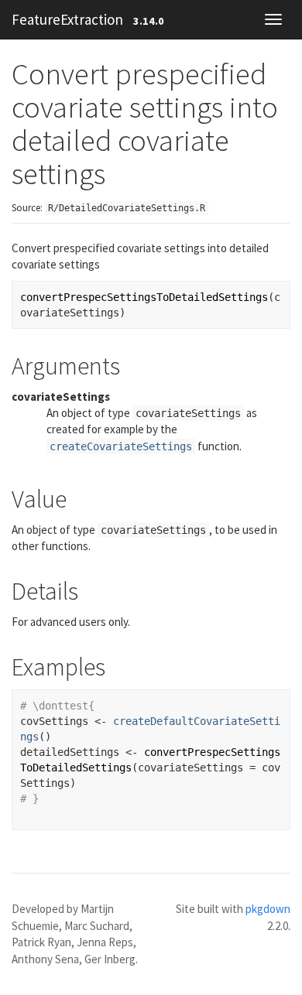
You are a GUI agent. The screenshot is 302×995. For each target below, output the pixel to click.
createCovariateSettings (121, 446)
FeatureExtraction (67, 19)
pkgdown (267, 908)
